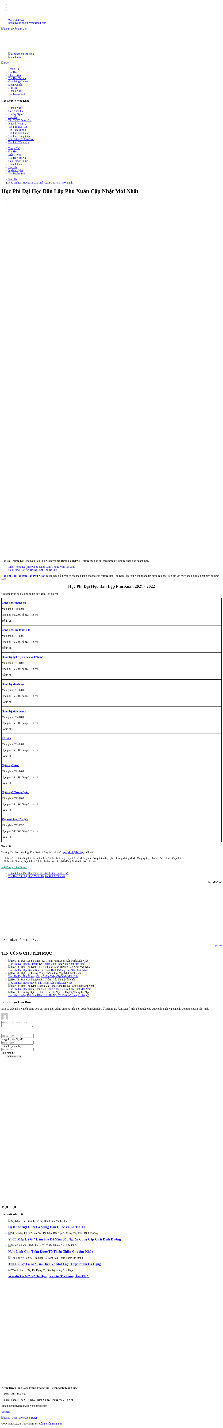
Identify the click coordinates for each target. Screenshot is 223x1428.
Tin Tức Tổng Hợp (18, 142)
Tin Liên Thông (17, 129)
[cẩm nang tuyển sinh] (21, 53)
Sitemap (5, 1411)
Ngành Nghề (15, 107)
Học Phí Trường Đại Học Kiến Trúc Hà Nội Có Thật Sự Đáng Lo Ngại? (48, 995)
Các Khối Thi (16, 110)
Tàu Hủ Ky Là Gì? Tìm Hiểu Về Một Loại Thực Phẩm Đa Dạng (54, 1264)
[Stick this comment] (3, 1056)
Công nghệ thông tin (14, 602)
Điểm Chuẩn (15, 164)
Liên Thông (14, 154)
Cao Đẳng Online (18, 160)
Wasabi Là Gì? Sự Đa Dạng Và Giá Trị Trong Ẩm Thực (48, 1276)
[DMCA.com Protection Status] (19, 1417)
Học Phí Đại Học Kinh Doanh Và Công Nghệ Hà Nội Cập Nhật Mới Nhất (49, 988)
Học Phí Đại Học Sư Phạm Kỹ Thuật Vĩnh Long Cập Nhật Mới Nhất (46, 963)
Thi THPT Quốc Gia (20, 120)
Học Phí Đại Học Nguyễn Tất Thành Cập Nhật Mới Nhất (40, 982)
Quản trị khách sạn (13, 684)
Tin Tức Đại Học (17, 126)
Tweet (218, 945)
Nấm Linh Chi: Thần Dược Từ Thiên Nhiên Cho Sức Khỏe (50, 1251)
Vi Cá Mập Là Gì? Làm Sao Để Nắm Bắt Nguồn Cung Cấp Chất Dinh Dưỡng (64, 1239)
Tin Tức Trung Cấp (19, 136)
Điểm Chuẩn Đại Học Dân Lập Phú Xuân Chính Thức (38, 873)
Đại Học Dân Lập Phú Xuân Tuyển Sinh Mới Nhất (36, 876)
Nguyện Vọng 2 (17, 123)
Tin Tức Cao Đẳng (18, 132)
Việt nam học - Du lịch (15, 819)
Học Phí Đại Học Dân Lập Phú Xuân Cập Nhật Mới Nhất (40, 182)
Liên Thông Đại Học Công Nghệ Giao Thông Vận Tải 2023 (41, 566)
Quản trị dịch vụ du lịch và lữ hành (22, 657)
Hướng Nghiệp (16, 114)
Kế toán (6, 738)
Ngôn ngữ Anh (10, 765)
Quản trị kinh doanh (14, 711)
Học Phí (12, 117)
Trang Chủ (14, 148)
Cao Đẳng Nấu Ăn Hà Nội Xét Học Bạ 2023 (33, 569)
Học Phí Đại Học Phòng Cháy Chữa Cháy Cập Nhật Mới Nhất (43, 976)
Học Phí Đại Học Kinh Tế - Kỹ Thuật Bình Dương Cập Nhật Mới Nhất (48, 970)
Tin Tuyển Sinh (16, 173)
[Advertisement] (64, 41)
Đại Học (13, 151)
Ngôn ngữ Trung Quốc (15, 792)
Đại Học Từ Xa (17, 157)
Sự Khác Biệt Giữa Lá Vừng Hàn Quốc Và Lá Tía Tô (46, 1227)
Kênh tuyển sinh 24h (50, 1423)
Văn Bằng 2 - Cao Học (21, 139)
